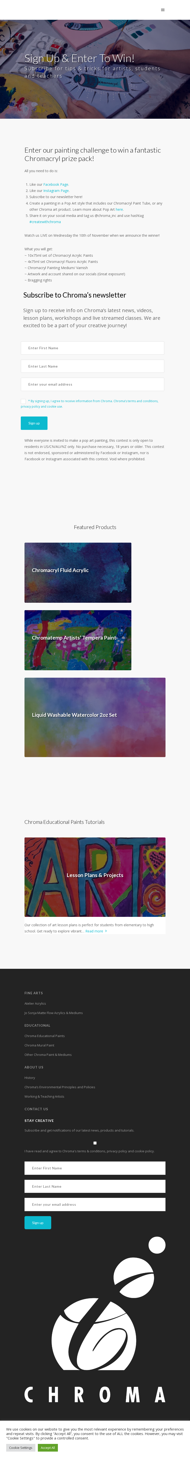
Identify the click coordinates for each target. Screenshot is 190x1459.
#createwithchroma (45, 221)
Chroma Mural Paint (39, 1045)
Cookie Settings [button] (20, 1447)
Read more (94, 931)
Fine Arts (33, 993)
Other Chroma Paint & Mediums (48, 1054)
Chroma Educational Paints (44, 1036)
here (119, 209)
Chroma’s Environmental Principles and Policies (59, 1087)
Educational (37, 1025)
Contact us (36, 1109)
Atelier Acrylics (35, 1003)
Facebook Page (55, 184)
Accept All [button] (48, 1447)
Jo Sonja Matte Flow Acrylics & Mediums (53, 1013)
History (29, 1077)
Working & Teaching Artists (44, 1096)
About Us (34, 1067)
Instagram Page (56, 190)
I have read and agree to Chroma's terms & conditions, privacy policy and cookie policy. (89, 1151)
